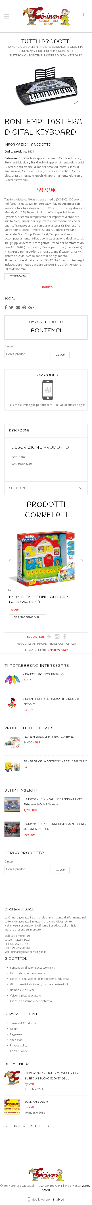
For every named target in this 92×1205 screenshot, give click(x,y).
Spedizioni (16, 1040)
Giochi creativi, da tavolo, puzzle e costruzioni (39, 984)
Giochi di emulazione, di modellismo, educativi (35, 167)
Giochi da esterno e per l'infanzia (42, 47)
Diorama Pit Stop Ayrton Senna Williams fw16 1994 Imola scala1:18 (53, 802)
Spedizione (18, 488)
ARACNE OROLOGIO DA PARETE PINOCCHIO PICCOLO (51, 701)
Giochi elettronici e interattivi (28, 973)
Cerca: (8, 346)
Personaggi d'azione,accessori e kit (32, 968)
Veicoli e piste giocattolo (25, 995)
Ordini (14, 1029)
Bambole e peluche (22, 990)
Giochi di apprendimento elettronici (60, 162)
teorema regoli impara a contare (48, 737)
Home (11, 47)
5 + (21, 158)
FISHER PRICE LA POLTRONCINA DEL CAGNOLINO (55, 761)
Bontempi (46, 330)
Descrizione (19, 431)
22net (86, 1186)
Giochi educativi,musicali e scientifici (46, 171)
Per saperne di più (28, 617)
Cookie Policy (18, 1051)
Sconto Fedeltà (36, 1102)
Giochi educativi (69, 158)
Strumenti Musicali (16, 162)
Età (33, 162)
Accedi (46, 1190)
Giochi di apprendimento (41, 158)
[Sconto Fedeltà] (12, 1108)
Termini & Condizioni (23, 1023)
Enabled (58, 1199)
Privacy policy (18, 1045)
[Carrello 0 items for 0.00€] (83, 15)
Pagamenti (16, 1034)
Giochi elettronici (15, 180)
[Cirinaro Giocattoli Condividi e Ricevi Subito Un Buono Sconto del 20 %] (12, 1079)
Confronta (17, 277)
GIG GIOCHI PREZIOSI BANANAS (43, 674)
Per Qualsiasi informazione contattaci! (46, 644)
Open (47, 386)
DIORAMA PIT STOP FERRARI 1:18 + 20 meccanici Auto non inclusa (54, 826)
